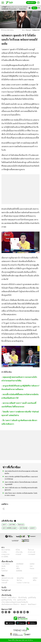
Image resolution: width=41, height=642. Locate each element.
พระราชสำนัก (5, 550)
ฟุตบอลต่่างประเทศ (6, 578)
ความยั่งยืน (4, 556)
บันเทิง (3, 566)
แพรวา (4, 524)
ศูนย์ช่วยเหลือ (19, 600)
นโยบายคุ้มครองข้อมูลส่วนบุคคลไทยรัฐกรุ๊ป (13, 602)
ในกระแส (29, 30)
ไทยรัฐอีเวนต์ (5, 590)
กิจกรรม (3, 597)
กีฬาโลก (17, 580)
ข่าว (25, 30)
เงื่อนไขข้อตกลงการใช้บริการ (9, 604)
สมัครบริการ (31, 2)
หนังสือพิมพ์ (19, 564)
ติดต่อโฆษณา (28, 604)
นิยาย (3, 568)
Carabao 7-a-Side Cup (22, 582)
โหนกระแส (20, 524)
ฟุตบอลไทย (18, 578)
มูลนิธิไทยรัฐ (29, 597)
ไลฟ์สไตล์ (4, 571)
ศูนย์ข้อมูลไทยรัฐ (6, 600)
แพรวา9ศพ (12, 524)
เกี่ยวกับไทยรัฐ (21, 597)
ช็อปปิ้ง (3, 587)
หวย (30, 566)
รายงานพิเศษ (5, 564)
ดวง (17, 566)
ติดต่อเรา (21, 604)
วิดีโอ (17, 568)
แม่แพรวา (31, 527)
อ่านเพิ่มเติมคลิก (9, 8)
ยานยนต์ (17, 554)
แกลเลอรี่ (4, 582)
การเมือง (3, 552)
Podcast (31, 568)
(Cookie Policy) (23, 8)
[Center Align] (39, 8)
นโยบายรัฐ (18, 552)
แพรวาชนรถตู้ (22, 527)
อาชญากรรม (5, 554)
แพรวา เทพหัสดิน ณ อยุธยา (9, 527)
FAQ (13, 600)
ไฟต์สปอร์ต (4, 580)
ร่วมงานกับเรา (11, 597)
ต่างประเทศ (31, 552)
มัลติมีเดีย (18, 571)
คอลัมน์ (31, 564)
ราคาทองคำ (31, 554)
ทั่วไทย (17, 550)
